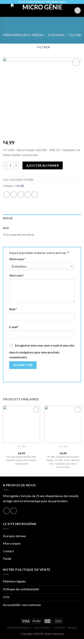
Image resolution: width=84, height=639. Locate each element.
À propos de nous (14, 536)
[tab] (42, 218)
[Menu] (5, 10)
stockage (56, 35)
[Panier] (77, 10)
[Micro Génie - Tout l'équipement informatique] (41, 10)
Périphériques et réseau (23, 35)
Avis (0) (7, 218)
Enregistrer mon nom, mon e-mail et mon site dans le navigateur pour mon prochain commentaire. (41, 351)
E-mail (14, 327)
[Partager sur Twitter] (20, 194)
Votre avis (16, 275)
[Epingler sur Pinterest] (34, 194)
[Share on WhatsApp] (6, 194)
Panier (7, 558)
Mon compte (11, 543)
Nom (13, 309)
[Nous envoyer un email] (13, 511)
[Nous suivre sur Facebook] (6, 511)
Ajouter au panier (42, 165)
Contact (8, 551)
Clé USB (75, 35)
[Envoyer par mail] (27, 194)
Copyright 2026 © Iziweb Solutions (42, 633)
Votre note (17, 259)
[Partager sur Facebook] (13, 194)
